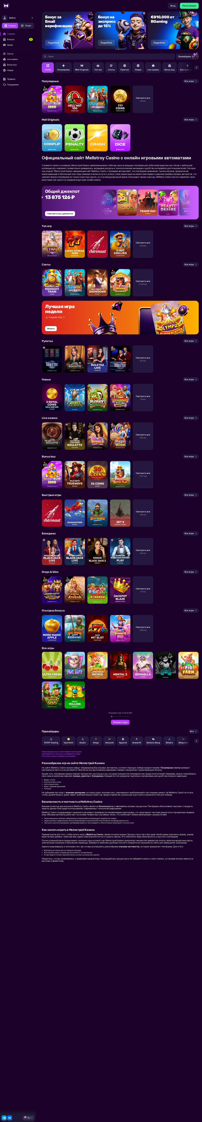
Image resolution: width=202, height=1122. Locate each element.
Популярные (63, 70)
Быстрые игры (187, 70)
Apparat (123, 742)
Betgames (183, 742)
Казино (12, 25)
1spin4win (68, 742)
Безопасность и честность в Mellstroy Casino (61, 754)
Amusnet (109, 742)
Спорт (28, 25)
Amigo (96, 742)
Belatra (169, 742)
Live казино (153, 70)
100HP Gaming (51, 742)
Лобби (48, 70)
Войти (12, 18)
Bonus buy (169, 70)
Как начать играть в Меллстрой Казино (59, 756)
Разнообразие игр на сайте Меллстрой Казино (62, 752)
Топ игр (98, 70)
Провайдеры (184, 56)
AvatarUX (136, 742)
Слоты (111, 70)
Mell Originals (82, 70)
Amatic (82, 742)
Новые (138, 70)
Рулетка (125, 70)
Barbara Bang (153, 742)
